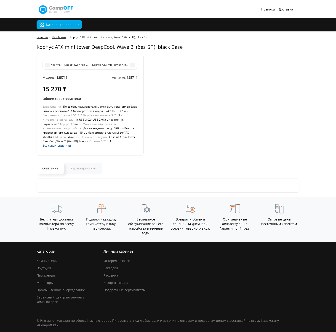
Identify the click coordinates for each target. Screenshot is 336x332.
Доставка (286, 9)
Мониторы (45, 282)
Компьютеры (47, 261)
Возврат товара (116, 282)
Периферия (46, 275)
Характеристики (83, 168)
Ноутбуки (44, 268)
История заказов (117, 261)
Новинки (268, 9)
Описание (50, 168)
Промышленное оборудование (61, 290)
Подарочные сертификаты (125, 290)
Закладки (111, 268)
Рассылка (111, 275)
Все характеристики (57, 145)
